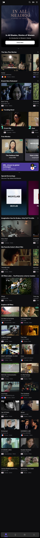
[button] (18, 48)
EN (33, 2)
